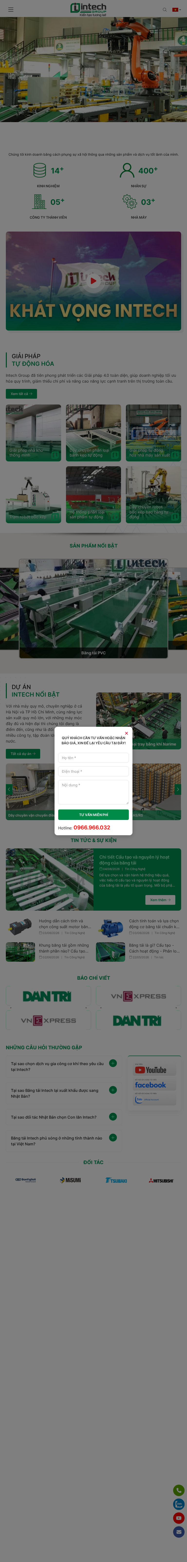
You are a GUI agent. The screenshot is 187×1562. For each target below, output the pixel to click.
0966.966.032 (92, 827)
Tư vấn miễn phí (93, 815)
